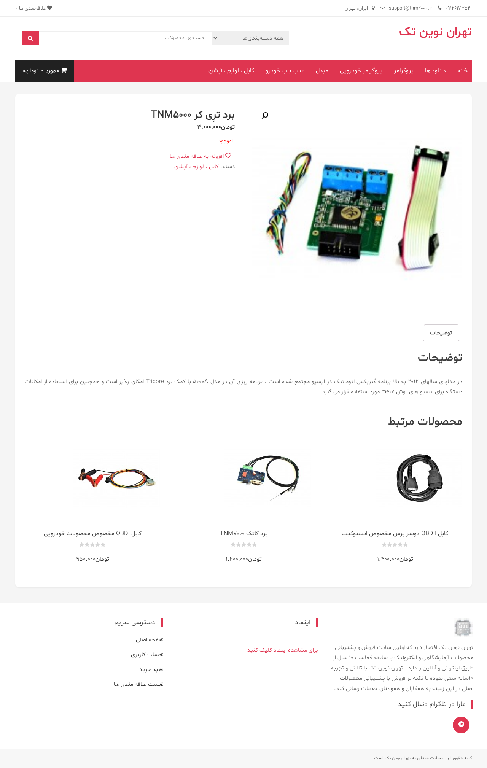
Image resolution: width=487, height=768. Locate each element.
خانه (462, 71)
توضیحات (441, 333)
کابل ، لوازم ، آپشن (231, 71)
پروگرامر (404, 71)
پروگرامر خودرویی (361, 71)
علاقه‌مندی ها (31, 8)
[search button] (30, 38)
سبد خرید (151, 670)
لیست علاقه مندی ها (138, 684)
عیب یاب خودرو (285, 71)
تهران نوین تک (435, 32)
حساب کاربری (147, 655)
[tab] (441, 332)
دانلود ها (435, 71)
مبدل (322, 71)
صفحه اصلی (149, 640)
